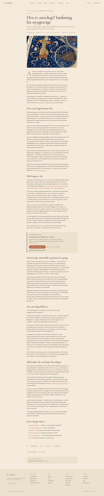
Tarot (29, 438)
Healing (45, 3)
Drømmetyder (68, 480)
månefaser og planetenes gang (58, 383)
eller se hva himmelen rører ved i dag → (37, 250)
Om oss (22, 491)
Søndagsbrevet (86, 482)
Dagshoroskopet (31, 388)
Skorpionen (34, 188)
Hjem (28, 10)
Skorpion (57, 368)
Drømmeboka (50, 480)
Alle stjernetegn (33, 476)
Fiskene (62, 188)
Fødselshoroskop (69, 476)
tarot (28, 349)
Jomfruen (65, 186)
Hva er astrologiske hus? (35, 427)
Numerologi (67, 482)
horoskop (42, 225)
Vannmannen (54, 188)
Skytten (40, 188)
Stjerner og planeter (33, 433)
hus (45, 102)
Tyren (45, 186)
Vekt (52, 370)
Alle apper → (67, 485)
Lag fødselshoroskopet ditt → (37, 247)
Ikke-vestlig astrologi (34, 435)
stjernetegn (40, 102)
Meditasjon (85, 476)
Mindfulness (60, 3)
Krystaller (50, 482)
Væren (59, 184)
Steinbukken (46, 188)
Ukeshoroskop (33, 480)
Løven (60, 186)
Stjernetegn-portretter (34, 482)
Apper (67, 3)
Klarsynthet (52, 3)
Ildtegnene (31, 430)
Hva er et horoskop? (33, 425)
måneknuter (51, 411)
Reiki (84, 480)
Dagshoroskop (33, 478)
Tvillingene (50, 186)
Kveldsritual (85, 478)
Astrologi (39, 3)
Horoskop (32, 3)
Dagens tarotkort (68, 478)
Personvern (18, 491)
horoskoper (51, 102)
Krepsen (56, 186)
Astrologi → (46, 461)
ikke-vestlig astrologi (40, 170)
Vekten (28, 188)
